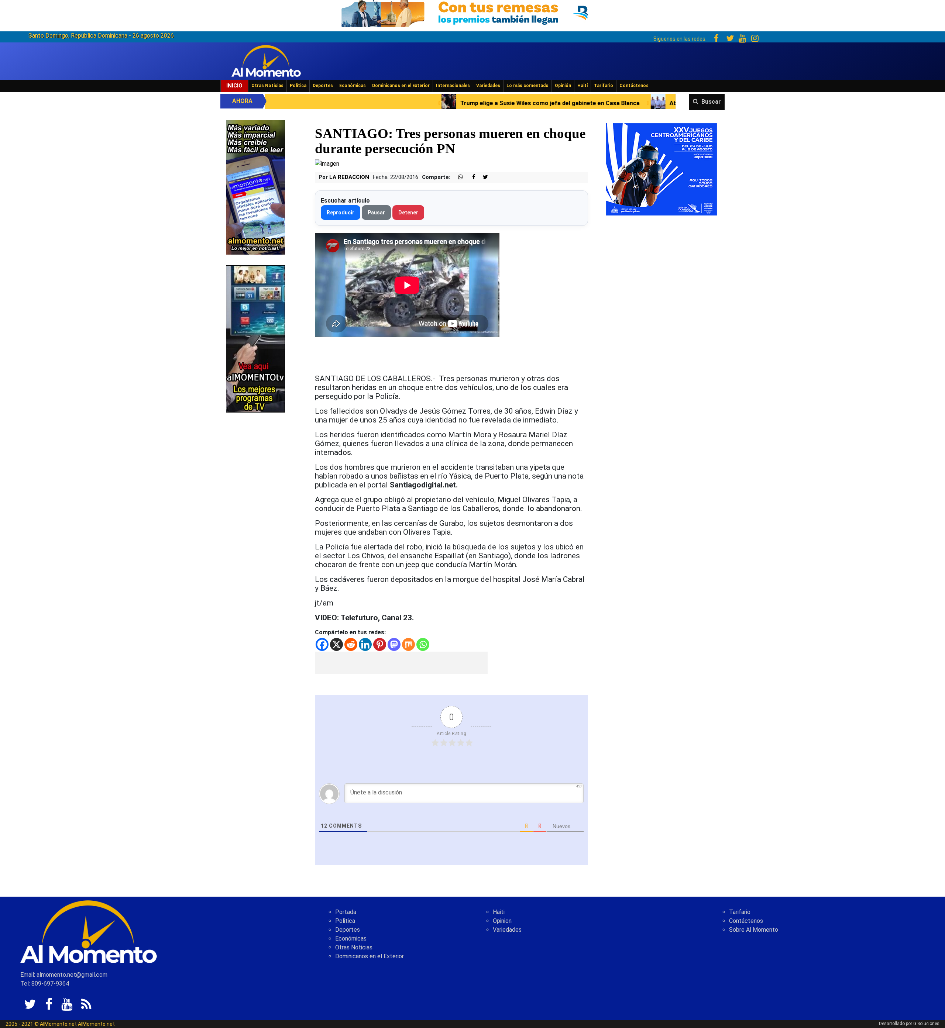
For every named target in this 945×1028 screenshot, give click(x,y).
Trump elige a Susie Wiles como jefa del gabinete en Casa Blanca (444, 103)
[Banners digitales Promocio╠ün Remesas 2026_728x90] (472, 12)
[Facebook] (322, 644)
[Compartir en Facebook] (469, 177)
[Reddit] (350, 644)
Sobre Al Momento (753, 929)
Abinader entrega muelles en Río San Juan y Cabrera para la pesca (656, 103)
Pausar (376, 212)
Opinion (502, 920)
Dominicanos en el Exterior (401, 85)
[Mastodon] (394, 644)
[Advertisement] (401, 663)
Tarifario (603, 85)
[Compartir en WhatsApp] (457, 177)
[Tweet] (482, 177)
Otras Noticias (267, 85)
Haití (582, 85)
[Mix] (408, 644)
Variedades (488, 85)
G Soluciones (926, 1023)
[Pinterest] (379, 644)
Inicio (234, 85)
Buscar (711, 101)
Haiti (499, 911)
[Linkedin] (365, 644)
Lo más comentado (527, 85)
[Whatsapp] (422, 644)
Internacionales (453, 85)
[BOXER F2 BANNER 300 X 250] (661, 168)
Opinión (563, 85)
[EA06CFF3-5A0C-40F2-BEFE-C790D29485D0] (255, 338)
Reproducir (340, 212)
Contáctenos (634, 85)
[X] (336, 644)
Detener (408, 212)
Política (298, 85)
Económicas (352, 85)
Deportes (323, 85)
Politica (345, 920)
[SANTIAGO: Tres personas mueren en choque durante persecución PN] (327, 163)
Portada (345, 911)
